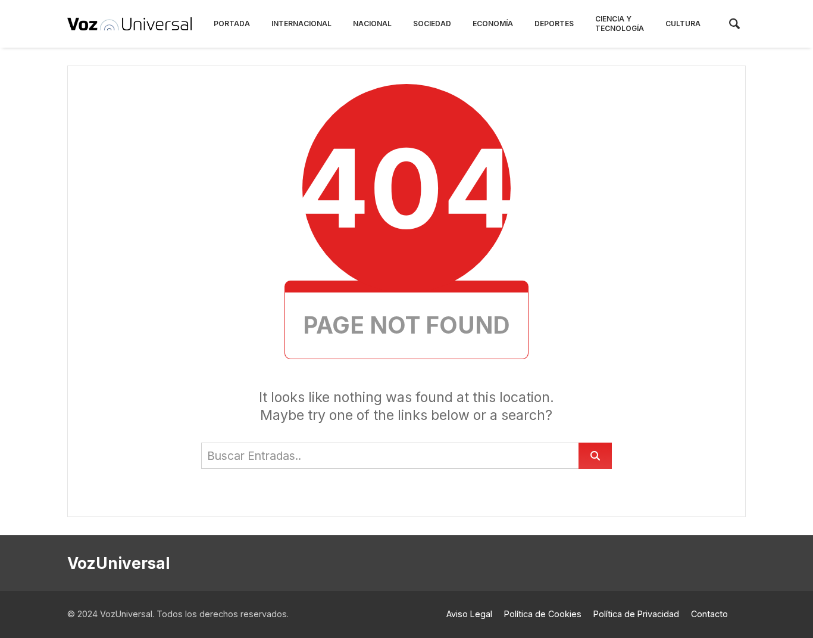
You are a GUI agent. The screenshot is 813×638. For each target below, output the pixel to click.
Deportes (554, 23)
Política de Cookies (542, 614)
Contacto (709, 614)
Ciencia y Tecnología (619, 23)
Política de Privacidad (636, 614)
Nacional (372, 23)
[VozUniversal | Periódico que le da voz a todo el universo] (129, 23)
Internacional (301, 23)
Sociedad (432, 23)
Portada (232, 23)
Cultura (683, 23)
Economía (493, 23)
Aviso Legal (469, 614)
